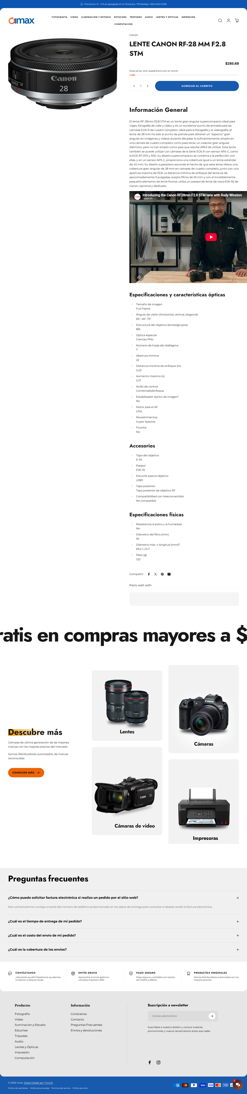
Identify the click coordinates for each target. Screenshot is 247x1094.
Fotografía (22, 1014)
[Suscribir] (212, 1016)
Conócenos (79, 1014)
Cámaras (203, 743)
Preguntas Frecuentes (86, 1025)
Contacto (77, 1019)
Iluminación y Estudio (30, 1025)
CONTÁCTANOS (25, 972)
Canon (133, 35)
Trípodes (21, 1036)
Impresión (22, 1052)
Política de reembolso (18, 1088)
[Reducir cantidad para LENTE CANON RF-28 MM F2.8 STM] (133, 86)
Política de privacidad (39, 1088)
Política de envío (80, 1088)
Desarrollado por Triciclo (38, 1082)
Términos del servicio (61, 1088)
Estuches (21, 1030)
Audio (19, 1041)
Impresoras (205, 838)
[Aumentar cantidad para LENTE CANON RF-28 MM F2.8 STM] (148, 86)
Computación (25, 1058)
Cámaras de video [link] (135, 825)
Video (19, 1019)
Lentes (127, 731)
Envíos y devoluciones (86, 1030)
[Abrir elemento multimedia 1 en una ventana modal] (63, 74)
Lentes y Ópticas (26, 1047)
